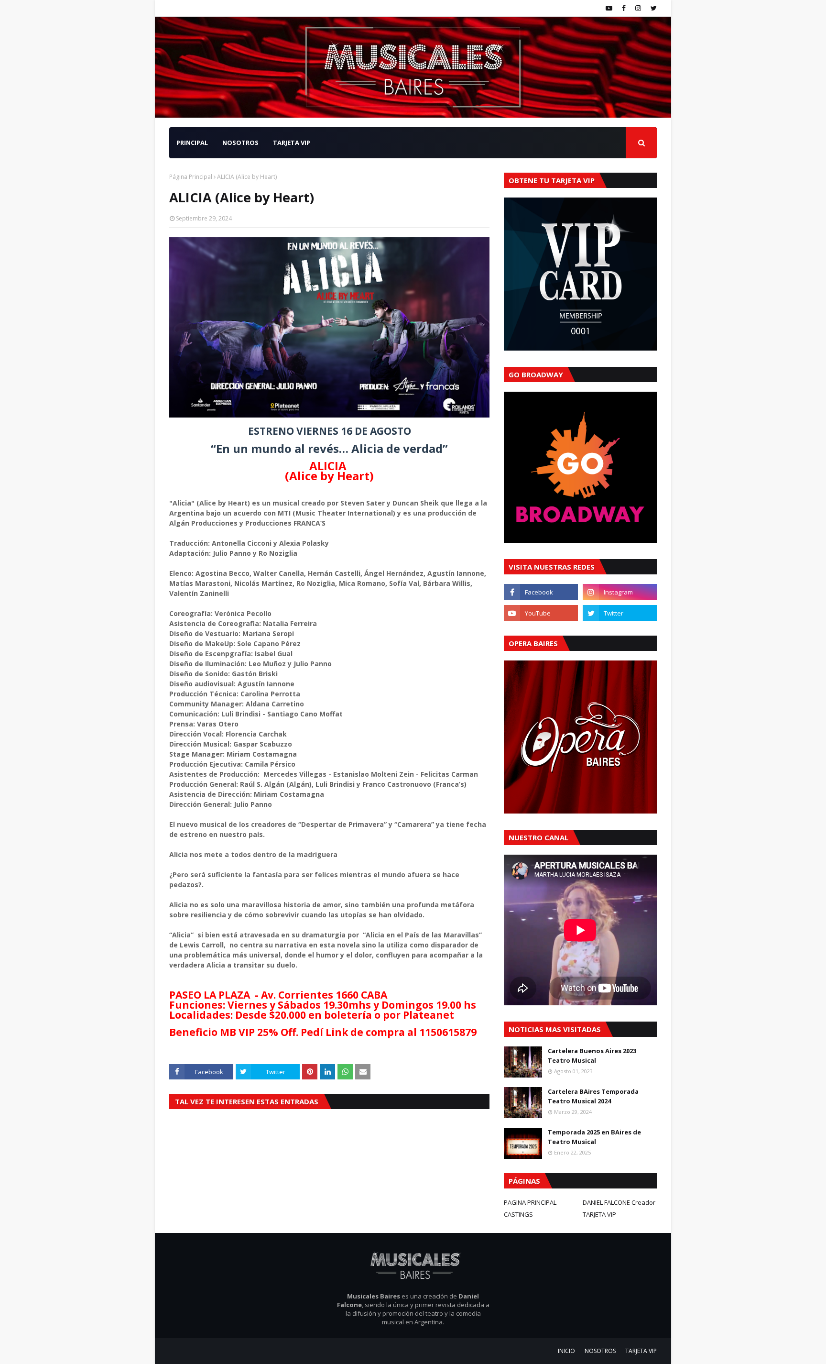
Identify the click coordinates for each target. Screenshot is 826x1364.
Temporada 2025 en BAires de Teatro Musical (594, 1137)
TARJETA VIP (599, 1214)
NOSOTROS (600, 1351)
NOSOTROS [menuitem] (240, 142)
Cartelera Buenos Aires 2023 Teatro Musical (592, 1055)
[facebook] (624, 8)
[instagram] (638, 8)
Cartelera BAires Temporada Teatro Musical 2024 (593, 1096)
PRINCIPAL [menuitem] (192, 142)
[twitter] (652, 8)
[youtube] (609, 8)
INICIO (566, 1351)
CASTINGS (518, 1214)
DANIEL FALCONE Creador (619, 1202)
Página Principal (190, 177)
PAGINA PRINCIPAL (530, 1202)
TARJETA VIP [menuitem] (291, 142)
